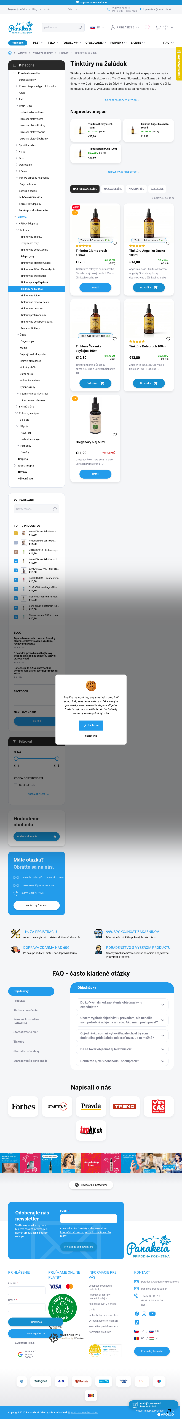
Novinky (22, 472)
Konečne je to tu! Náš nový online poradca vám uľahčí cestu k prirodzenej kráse (36, 671)
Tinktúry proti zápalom (33, 315)
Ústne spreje (26, 373)
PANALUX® (25, 105)
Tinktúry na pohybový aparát (37, 321)
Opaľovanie (25, 164)
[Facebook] (137, 1313)
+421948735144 (33, 893)
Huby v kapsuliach (30, 380)
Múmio (24, 347)
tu (107, 713)
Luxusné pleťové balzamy (34, 138)
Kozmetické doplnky (30, 204)
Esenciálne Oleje (28, 190)
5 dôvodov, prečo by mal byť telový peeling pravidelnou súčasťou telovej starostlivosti (35, 656)
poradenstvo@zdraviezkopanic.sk (45, 877)
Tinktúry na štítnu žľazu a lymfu (38, 269)
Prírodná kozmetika (29, 73)
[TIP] (95, 417)
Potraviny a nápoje (29, 413)
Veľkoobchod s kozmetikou (103, 1315)
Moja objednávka (17, 9)
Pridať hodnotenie (27, 836)
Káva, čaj (26, 432)
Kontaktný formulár (36, 905)
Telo (21, 158)
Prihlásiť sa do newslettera (78, 1246)
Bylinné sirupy (27, 387)
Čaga (23, 334)
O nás (92, 1309)
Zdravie (22, 217)
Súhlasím (93, 725)
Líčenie (23, 171)
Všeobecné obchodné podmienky (100, 1287)
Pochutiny (25, 445)
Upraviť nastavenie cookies (83, 1412)
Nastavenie (91, 736)
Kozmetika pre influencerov (104, 1326)
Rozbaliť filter (37, 794)
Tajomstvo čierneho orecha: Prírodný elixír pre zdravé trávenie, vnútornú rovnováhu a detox (34, 641)
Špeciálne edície (27, 145)
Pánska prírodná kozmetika (34, 177)
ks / (37, 721)
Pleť (21, 99)
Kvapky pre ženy (30, 243)
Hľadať (80, 27)
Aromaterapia (26, 465)
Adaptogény (27, 256)
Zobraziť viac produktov (122, 172)
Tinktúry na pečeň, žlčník (34, 249)
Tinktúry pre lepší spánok (34, 282)
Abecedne (157, 188)
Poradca (18, 43)
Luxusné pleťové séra (31, 118)
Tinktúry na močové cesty (35, 302)
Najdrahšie (136, 188)
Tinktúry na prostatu (32, 308)
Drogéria (23, 459)
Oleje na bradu (28, 184)
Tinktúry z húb (28, 367)
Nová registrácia (36, 1333)
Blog (34, 9)
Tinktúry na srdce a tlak (33, 275)
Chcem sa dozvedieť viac (120, 100)
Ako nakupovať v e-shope (102, 1303)
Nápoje (24, 426)
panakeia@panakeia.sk (38, 885)
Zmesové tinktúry (30, 328)
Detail (95, 287)
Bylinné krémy (26, 406)
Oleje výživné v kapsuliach (34, 354)
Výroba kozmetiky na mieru (104, 1320)
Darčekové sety (27, 79)
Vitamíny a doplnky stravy (34, 393)
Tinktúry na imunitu (31, 236)
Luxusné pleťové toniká (32, 132)
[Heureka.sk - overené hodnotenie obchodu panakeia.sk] (105, 1350)
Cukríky (25, 452)
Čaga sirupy (27, 341)
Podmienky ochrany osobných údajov (100, 1296)
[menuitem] (37, 42)
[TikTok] (137, 1321)
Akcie (22, 92)
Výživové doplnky (28, 223)
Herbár (46, 9)
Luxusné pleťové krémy (32, 125)
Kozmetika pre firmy (100, 1332)
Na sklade (26, 785)
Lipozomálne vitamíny (33, 400)
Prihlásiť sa (36, 1322)
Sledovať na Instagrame (94, 1185)
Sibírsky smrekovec (30, 361)
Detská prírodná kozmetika (34, 210)
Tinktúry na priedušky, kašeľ (36, 262)
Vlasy (22, 151)
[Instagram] (144, 1313)
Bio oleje (24, 419)
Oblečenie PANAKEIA (30, 197)
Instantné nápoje (30, 439)
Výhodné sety (25, 478)
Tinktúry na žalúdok (32, 289)
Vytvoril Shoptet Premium (150, 1410)
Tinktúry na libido (30, 295)
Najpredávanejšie (85, 188)
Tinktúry (24, 230)
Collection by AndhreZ (32, 112)
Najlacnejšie (113, 188)
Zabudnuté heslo (24, 1343)
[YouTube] (152, 1313)
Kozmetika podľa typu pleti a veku (37, 86)
